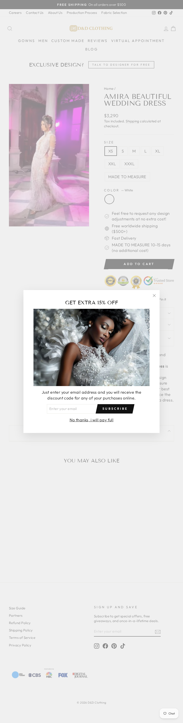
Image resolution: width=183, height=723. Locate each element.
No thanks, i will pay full (92, 419)
